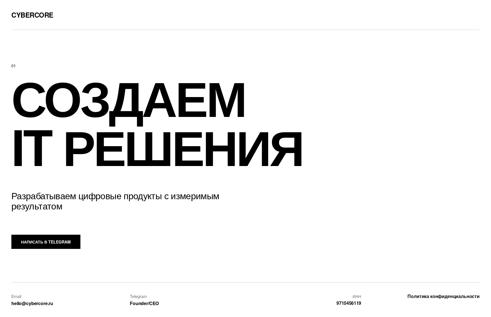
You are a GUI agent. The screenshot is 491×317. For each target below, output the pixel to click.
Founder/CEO (144, 303)
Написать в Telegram (46, 242)
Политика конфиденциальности (443, 296)
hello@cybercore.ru (32, 303)
